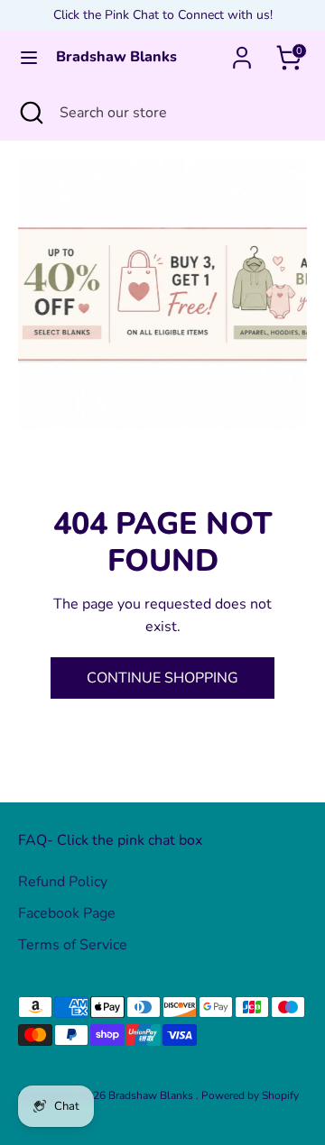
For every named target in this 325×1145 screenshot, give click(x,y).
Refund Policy (62, 882)
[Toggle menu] (29, 58)
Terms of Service (72, 945)
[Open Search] (30, 113)
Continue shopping (162, 678)
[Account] (242, 50)
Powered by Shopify (250, 1095)
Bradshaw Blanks (116, 57)
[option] (162, 294)
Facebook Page (67, 913)
